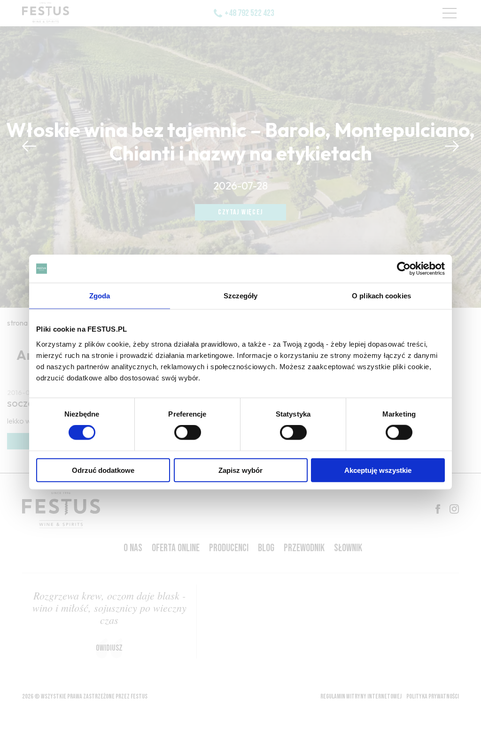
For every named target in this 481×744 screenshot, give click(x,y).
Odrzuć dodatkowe (103, 470)
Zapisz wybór (240, 470)
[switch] (187, 432)
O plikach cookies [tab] (381, 296)
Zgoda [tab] (99, 296)
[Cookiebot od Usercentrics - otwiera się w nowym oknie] (404, 269)
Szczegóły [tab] (241, 296)
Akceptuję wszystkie (377, 470)
